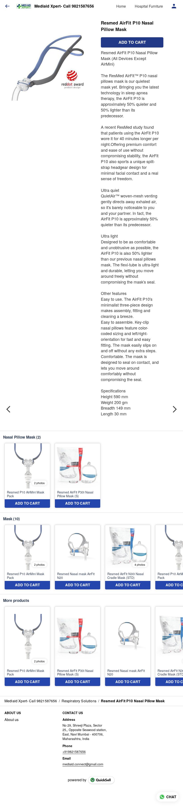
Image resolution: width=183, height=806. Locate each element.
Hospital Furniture (149, 6)
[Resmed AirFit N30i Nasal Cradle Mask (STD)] (128, 557)
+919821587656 (74, 751)
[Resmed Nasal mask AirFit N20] (77, 557)
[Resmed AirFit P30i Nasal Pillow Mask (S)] (77, 475)
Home (121, 6)
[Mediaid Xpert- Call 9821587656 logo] (24, 6)
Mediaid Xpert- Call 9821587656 (64, 6)
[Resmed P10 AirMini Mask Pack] (27, 475)
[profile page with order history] (174, 6)
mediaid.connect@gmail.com (82, 764)
